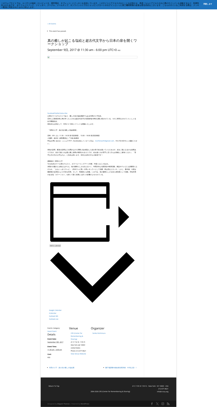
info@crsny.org (162, 391)
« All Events (51, 24)
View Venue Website (78, 354)
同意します (207, 4)
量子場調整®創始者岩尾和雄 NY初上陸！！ (121, 367)
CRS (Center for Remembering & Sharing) (77, 336)
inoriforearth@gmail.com (104, 141)
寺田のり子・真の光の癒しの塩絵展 (61, 367)
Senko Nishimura (98, 333)
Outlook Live (53, 319)
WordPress (85, 404)
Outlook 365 (53, 316)
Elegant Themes (63, 404)
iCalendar (52, 313)
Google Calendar (55, 310)
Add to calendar (55, 246)
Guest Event (52, 331)
